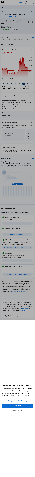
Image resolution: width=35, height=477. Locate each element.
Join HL (20, 2)
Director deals (6, 115)
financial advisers (24, 308)
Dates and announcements (10, 113)
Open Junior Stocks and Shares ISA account (17, 274)
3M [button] (15, 83)
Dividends (6, 130)
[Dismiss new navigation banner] (32, 11)
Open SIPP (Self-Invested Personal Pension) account (17, 247)
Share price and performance (11, 50)
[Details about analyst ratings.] (33, 158)
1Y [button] (23, 83)
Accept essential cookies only (17, 401)
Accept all (17, 406)
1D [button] (3, 83)
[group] (17, 83)
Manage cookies (17, 411)
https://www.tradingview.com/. (19, 291)
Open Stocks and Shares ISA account (17, 223)
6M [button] (19, 83)
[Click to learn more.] (33, 37)
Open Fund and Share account (17, 234)
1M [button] (11, 83)
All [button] (31, 83)
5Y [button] (27, 83)
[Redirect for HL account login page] (17, 184)
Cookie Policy (25, 395)
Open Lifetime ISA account (17, 261)
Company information (9, 96)
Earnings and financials (9, 122)
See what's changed (10, 16)
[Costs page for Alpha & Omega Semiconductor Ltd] (17, 149)
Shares (3, 7)
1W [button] (7, 83)
